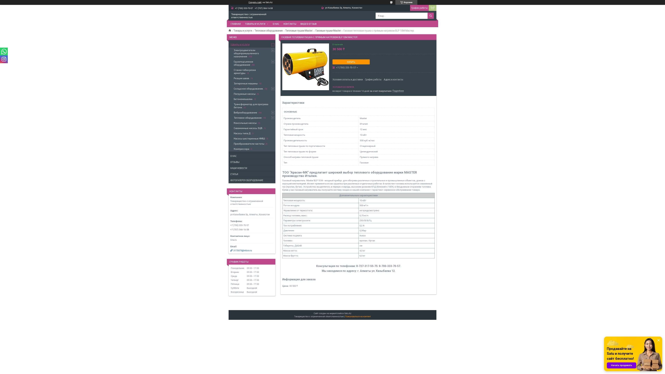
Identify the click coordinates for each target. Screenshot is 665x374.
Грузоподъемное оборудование (243, 63)
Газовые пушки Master (328, 30)
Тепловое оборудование (269, 30)
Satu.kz (347, 313)
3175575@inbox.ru (242, 250)
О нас (276, 23)
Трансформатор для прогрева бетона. (251, 106)
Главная (236, 23)
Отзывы (235, 162)
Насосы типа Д (242, 133)
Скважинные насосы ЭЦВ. (248, 128)
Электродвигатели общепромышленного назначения (246, 53)
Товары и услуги (255, 23)
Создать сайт (255, 2)
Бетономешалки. (243, 98)
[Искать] (431, 16)
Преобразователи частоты (249, 143)
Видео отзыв (308, 23)
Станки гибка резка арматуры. (245, 71)
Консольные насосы (245, 122)
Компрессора (241, 148)
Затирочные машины (246, 83)
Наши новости (238, 168)
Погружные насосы (245, 93)
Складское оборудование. (248, 88)
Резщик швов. (242, 78)
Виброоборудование (245, 112)
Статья (234, 174)
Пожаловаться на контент (358, 316)
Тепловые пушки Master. (299, 30)
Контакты (289, 23)
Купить (351, 62)
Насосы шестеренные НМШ (249, 138)
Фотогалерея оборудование (246, 180)
